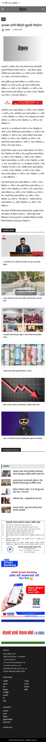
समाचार (5, 684)
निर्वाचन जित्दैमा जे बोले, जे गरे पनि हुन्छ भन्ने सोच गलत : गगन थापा (28, 491)
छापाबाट (26, 687)
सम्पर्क (5, 714)
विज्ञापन (5, 716)
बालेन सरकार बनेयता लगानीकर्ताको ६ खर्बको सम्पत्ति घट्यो (21, 404)
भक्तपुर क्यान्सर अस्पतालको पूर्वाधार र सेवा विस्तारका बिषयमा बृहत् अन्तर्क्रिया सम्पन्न (28, 482)
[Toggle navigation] (43, 9)
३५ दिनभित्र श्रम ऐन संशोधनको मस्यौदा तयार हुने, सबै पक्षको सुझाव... (21, 263)
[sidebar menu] (2, 9)
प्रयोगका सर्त (6, 722)
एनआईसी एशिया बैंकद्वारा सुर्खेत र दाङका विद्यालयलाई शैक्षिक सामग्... (22, 336)
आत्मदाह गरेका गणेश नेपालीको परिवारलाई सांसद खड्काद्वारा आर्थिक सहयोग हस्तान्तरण (28, 473)
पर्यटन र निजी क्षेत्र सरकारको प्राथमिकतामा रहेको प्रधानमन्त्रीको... (23, 438)
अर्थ (3, 19)
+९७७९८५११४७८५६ (9, 659)
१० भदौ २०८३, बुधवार (10, 3)
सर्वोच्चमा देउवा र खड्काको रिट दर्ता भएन (27, 498)
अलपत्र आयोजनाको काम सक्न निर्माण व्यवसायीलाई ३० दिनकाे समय (22, 299)
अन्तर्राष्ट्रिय (6, 692)
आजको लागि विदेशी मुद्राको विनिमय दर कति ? (17, 371)
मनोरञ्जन (26, 681)
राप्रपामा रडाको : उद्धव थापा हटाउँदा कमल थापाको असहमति (27, 509)
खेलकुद (5, 689)
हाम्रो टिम (5, 711)
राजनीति (5, 681)
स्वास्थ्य (26, 684)
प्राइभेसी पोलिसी (7, 719)
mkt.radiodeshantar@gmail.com (14, 662)
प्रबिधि (26, 689)
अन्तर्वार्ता (5, 695)
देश (4, 698)
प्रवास (4, 701)
